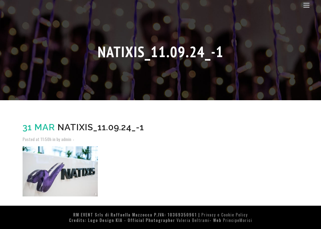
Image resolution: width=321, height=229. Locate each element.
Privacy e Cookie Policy (224, 215)
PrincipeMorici (237, 220)
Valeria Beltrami (193, 220)
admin (66, 139)
